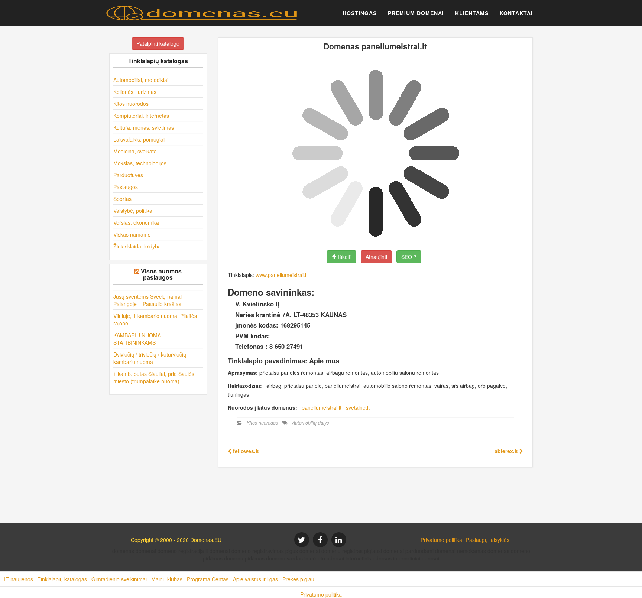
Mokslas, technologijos (139, 163)
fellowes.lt (245, 451)
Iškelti (344, 256)
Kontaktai (516, 13)
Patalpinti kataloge (157, 43)
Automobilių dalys (310, 422)
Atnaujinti (376, 256)
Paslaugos (125, 187)
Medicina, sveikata (135, 151)
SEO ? (408, 256)
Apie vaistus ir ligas (255, 579)
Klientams (472, 13)
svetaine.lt (358, 407)
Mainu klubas (166, 579)
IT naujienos (18, 579)
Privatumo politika (441, 539)
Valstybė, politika (132, 210)
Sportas (122, 198)
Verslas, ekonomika (136, 222)
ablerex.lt (507, 451)
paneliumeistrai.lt (321, 407)
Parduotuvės (128, 175)
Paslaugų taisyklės (487, 539)
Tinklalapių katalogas (62, 579)
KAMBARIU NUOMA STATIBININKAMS (137, 338)
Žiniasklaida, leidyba (137, 246)
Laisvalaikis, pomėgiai (139, 139)
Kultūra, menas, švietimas (143, 127)
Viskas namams (131, 234)
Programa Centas (207, 579)
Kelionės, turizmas (134, 91)
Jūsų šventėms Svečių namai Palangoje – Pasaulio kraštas (147, 300)
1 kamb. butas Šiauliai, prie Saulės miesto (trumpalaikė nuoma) (153, 377)
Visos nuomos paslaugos (161, 274)
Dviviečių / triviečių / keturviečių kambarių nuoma (149, 358)
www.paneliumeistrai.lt (282, 275)
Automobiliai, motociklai (140, 80)
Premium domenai (416, 13)
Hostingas (360, 13)
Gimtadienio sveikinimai (119, 579)
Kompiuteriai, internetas (141, 115)
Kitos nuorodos (131, 103)
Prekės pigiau (298, 579)
